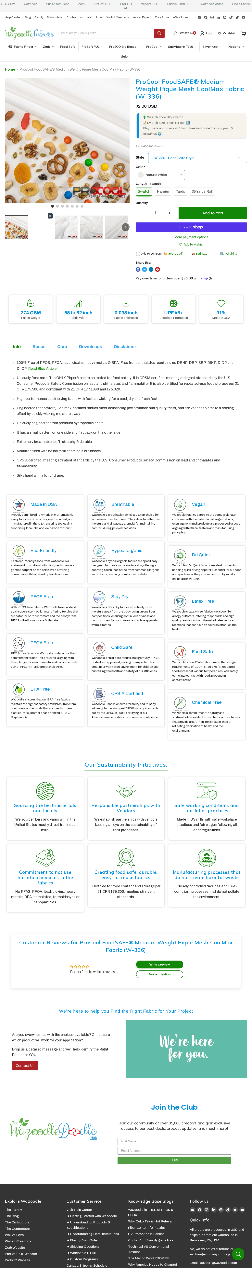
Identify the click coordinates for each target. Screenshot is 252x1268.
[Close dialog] (200, 585)
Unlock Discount (166, 668)
